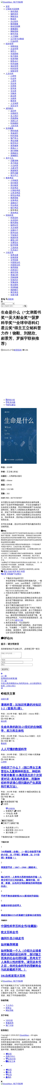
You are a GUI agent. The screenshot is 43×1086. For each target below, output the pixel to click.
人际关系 (14, 126)
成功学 (13, 111)
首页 (8, 6)
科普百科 (14, 218)
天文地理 (14, 228)
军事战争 (14, 282)
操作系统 (14, 11)
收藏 (11, 574)
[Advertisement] (21, 375)
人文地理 (14, 103)
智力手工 (14, 175)
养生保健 (14, 141)
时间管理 (14, 69)
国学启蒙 (14, 173)
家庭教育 (14, 170)
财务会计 (14, 61)
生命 (10, 571)
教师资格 (14, 198)
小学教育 (14, 180)
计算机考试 (15, 190)
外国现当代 (15, 265)
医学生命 (14, 233)
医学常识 (14, 143)
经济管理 (9, 44)
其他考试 (14, 213)
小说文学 (9, 252)
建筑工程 (14, 240)
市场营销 (14, 54)
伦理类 (13, 86)
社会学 (13, 79)
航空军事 (14, 245)
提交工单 (19, 620)
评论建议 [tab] (12, 405)
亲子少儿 (9, 158)
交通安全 (14, 243)
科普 (23, 571)
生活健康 (9, 128)
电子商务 (14, 56)
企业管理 (14, 49)
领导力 (13, 51)
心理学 (13, 76)
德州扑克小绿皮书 (12, 938)
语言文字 (14, 106)
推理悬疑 (14, 267)
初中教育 (14, 183)
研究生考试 (15, 195)
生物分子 (14, 230)
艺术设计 (14, 250)
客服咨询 (9, 1023)
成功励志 (9, 108)
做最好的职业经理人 (11, 905)
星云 (6, 571)
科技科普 (9, 215)
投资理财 (14, 59)
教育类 (13, 101)
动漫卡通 (14, 295)
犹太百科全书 (9, 932)
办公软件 (14, 21)
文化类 (13, 91)
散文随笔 (14, 285)
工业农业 (14, 248)
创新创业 (14, 46)
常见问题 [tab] (11, 402)
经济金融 (14, 64)
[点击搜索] (25, 306)
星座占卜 (14, 148)
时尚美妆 (14, 136)
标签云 (8, 1008)
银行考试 (14, 208)
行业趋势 (14, 41)
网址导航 (9, 1010)
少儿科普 (14, 165)
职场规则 (14, 123)
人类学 (13, 81)
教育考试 (9, 178)
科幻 (19, 571)
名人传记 (14, 116)
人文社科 (9, 74)
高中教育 (14, 185)
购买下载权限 (8, 821)
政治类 (13, 96)
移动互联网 (15, 26)
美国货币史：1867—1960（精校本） (19, 867)
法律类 (13, 98)
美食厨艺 (14, 133)
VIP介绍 (9, 1020)
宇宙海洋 (14, 235)
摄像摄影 (14, 29)
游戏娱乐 (14, 153)
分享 (4, 574)
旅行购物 (14, 151)
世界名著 (14, 255)
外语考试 (14, 188)
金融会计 (14, 203)
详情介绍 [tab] (11, 400)
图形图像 (14, 24)
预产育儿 (14, 138)
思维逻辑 (14, 118)
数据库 (13, 19)
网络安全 (14, 16)
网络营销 (14, 31)
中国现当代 (15, 262)
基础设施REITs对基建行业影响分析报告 (21, 915)
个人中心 (9, 1005)
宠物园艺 (14, 156)
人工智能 (14, 36)
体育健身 (14, 146)
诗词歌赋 (14, 287)
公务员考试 (15, 193)
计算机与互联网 (12, 9)
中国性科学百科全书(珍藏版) (19, 926)
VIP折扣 (11, 809)
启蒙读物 (14, 161)
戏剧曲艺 (14, 290)
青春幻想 (14, 275)
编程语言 (14, 14)
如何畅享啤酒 (9, 944)
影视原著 (14, 257)
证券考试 (14, 200)
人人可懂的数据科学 (14, 749)
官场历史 (14, 280)
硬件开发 (14, 34)
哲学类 (13, 88)
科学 (14, 571)
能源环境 (14, 238)
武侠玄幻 (14, 270)
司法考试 (14, 205)
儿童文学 (14, 168)
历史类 (13, 83)
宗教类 (13, 93)
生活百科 (14, 220)
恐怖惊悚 (14, 277)
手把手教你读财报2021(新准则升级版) (20, 896)
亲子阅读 (14, 163)
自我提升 (14, 113)
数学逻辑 (14, 223)
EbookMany (24, 1035)
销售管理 (14, 71)
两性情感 (14, 131)
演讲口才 (14, 121)
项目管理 (14, 66)
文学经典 (14, 260)
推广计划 (9, 1025)
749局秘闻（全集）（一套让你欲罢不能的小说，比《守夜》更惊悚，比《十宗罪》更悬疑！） (21, 854)
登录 (12, 299)
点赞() (18, 574)
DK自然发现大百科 (13, 975)
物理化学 (14, 225)
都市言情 (14, 272)
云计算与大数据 (17, 39)
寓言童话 (14, 292)
